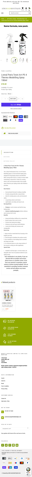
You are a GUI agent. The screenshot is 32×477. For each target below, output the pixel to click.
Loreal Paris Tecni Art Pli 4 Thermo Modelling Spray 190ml (15, 20)
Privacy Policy (4, 388)
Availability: (4, 87)
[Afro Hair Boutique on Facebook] (2, 445)
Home (2, 18)
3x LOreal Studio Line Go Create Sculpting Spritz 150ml (7, 306)
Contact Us (3, 398)
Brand (2, 383)
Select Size (4, 94)
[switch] (28, 474)
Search (2, 378)
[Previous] (4, 40)
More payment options (16, 108)
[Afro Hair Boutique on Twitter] (6, 445)
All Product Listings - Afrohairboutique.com (17, 18)
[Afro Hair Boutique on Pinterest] (9, 445)
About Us (3, 380)
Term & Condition (5, 386)
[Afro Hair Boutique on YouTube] (17, 445)
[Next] (28, 40)
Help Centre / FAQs (5, 401)
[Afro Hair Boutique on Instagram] (13, 445)
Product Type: (4, 89)
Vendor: (3, 71)
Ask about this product (10, 128)
